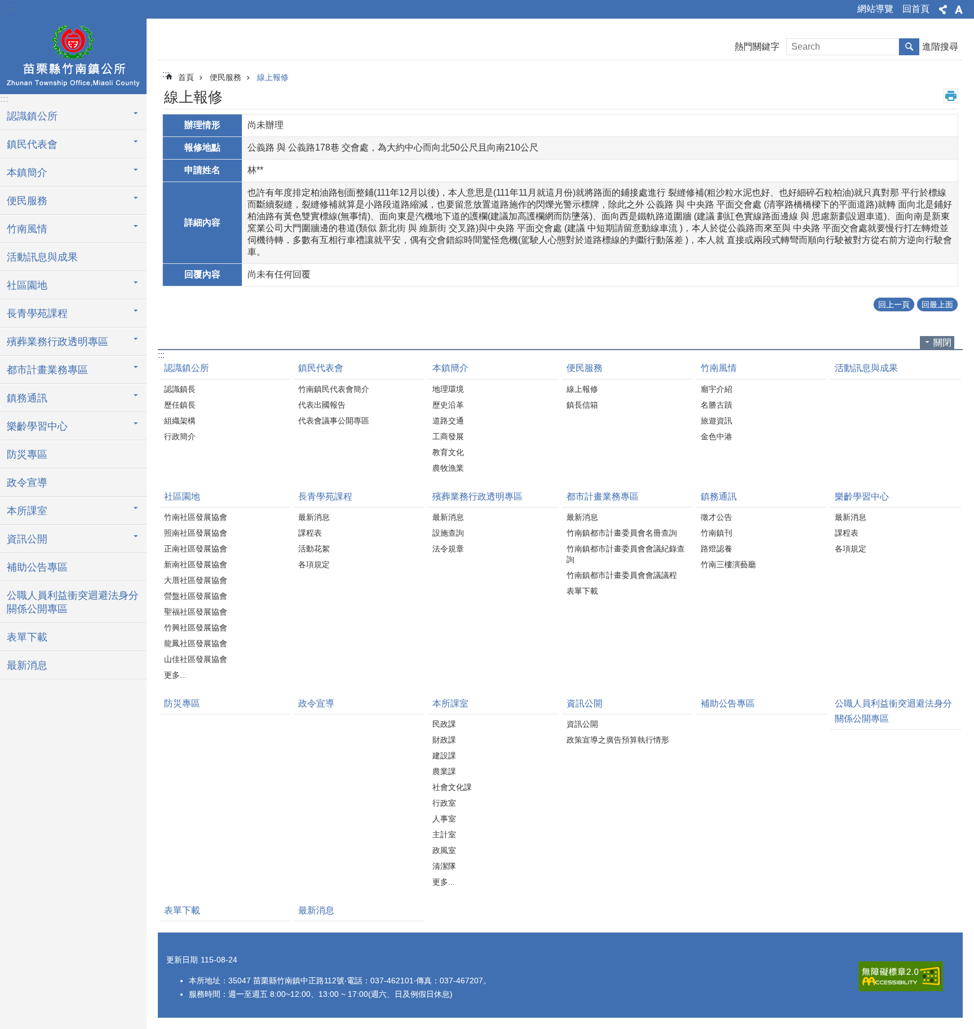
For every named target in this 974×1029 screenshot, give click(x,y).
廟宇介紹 (716, 389)
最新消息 (27, 665)
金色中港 (716, 436)
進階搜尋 (940, 46)
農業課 (444, 771)
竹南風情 (719, 368)
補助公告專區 (37, 567)
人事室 (444, 818)
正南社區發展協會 (195, 548)
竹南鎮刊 (716, 532)
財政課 (444, 739)
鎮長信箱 (582, 404)
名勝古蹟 (716, 404)
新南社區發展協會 (195, 564)
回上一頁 (894, 304)
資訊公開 (584, 703)
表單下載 (27, 637)
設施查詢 (448, 532)
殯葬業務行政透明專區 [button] (57, 341)
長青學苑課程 (325, 496)
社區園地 (182, 496)
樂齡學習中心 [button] (37, 426)
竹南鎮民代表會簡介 (333, 389)
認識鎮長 (180, 389)
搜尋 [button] (909, 46)
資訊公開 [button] (27, 539)
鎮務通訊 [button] (27, 398)
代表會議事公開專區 (333, 420)
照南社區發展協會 (195, 532)
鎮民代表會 (320, 368)
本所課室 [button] (27, 510)
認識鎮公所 (186, 368)
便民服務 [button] (27, 200)
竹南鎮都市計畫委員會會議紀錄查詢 (625, 554)
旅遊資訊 (716, 420)
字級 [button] (959, 9)
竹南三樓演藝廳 (728, 564)
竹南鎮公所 (73, 54)
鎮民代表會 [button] (32, 144)
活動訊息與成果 (42, 257)
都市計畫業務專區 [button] (47, 370)
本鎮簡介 (450, 368)
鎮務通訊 (719, 496)
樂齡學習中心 (862, 496)
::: (11, 6)
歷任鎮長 (180, 404)
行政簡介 (180, 436)
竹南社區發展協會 (195, 517)
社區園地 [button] (27, 285)
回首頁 (915, 9)
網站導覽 (875, 9)
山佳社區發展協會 (195, 659)
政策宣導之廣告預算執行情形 (617, 739)
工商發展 (448, 436)
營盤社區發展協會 (195, 595)
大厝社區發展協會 (195, 580)
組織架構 (180, 420)
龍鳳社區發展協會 (195, 643)
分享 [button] (943, 9)
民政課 (444, 723)
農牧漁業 (448, 467)
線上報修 (273, 77)
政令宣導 (27, 482)
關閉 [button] (942, 342)
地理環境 (448, 389)
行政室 (444, 802)
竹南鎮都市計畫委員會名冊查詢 (621, 532)
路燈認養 (716, 548)
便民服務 (225, 77)
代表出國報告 (322, 404)
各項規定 (314, 564)
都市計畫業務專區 (602, 496)
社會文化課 (452, 787)
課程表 (310, 532)
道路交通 (448, 420)
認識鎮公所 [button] (32, 116)
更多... (175, 674)
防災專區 (27, 454)
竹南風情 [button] (27, 229)
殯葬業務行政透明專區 (477, 496)
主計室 (444, 834)
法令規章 (448, 548)
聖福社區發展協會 (195, 611)
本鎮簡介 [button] (27, 172)
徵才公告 (716, 517)
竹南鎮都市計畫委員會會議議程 (621, 575)
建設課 (444, 755)
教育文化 (448, 452)
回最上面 (937, 304)
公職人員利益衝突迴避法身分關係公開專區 (73, 602)
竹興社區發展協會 (195, 627)
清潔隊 (444, 866)
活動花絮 (314, 548)
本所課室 (450, 703)
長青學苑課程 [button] (37, 313)
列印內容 (951, 96)
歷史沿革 (448, 404)
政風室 (444, 850)
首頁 (186, 77)
